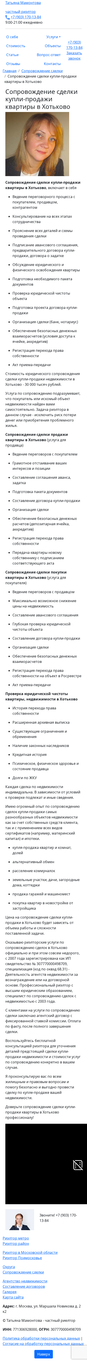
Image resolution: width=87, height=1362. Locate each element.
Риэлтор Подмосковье (22, 1257)
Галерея (10, 1291)
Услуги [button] (52, 36)
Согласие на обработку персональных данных (43, 1343)
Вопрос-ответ (49, 54)
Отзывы (13, 63)
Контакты (52, 63)
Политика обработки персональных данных (41, 1338)
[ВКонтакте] (6, 1232)
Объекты (53, 45)
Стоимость (15, 45)
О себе (12, 36)
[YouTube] (12, 1232)
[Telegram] (14, 1232)
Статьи (12, 54)
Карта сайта (13, 1297)
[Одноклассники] (9, 1232)
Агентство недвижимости (25, 1281)
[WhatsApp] (4, 1232)
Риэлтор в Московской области (30, 1252)
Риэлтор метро (16, 1238)
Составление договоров (24, 1286)
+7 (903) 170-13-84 (26, 17)
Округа (9, 1266)
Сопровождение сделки (23, 1272)
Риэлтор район (16, 1243)
